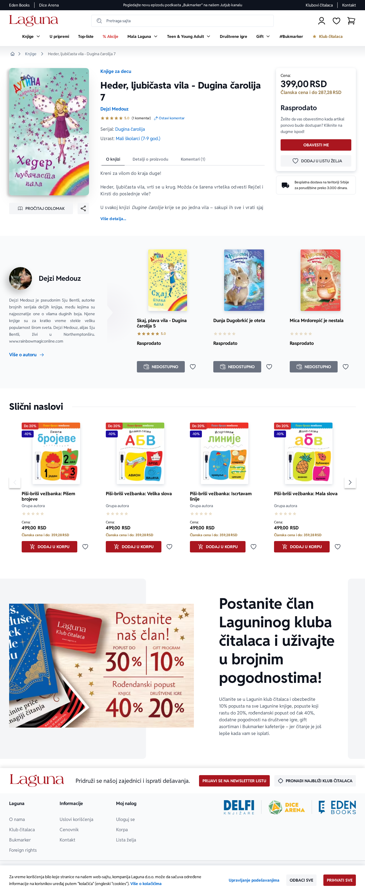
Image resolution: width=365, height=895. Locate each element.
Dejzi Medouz (114, 109)
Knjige (30, 53)
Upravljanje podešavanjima (254, 880)
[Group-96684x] (337, 807)
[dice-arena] (286, 807)
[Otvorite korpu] (351, 20)
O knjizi (113, 159)
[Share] (83, 208)
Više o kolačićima (146, 883)
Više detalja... (113, 218)
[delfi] (239, 807)
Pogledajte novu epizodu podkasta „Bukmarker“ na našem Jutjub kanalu (182, 5)
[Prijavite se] (321, 20)
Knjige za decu (115, 71)
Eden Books (19, 5)
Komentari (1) (193, 159)
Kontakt (349, 5)
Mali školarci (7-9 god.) (138, 139)
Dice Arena (49, 5)
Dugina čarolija (130, 129)
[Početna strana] (35, 21)
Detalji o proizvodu (150, 159)
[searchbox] (182, 21)
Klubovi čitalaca (319, 5)
